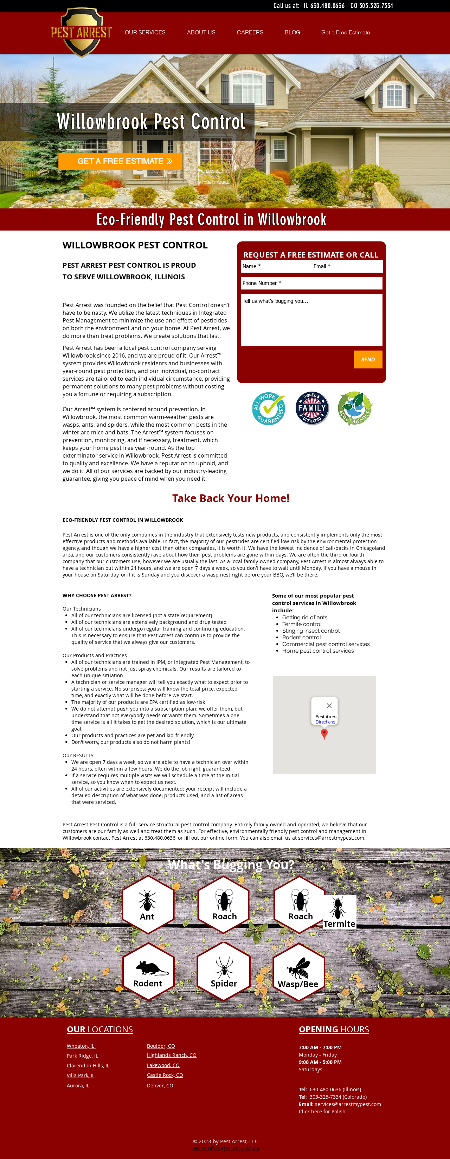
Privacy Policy (242, 1148)
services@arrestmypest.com (331, 837)
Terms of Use (207, 1148)
